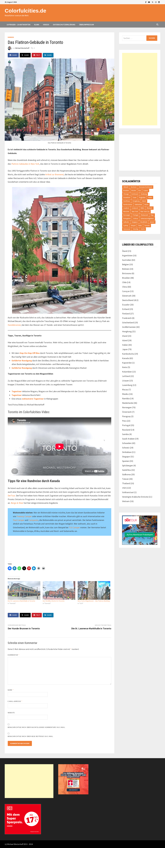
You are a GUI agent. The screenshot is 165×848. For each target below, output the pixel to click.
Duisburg (144, 194)
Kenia (124, 367)
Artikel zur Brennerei (54, 174)
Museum (149, 208)
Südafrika (126, 470)
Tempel (133, 225)
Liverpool (135, 208)
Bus (139, 190)
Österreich (127, 411)
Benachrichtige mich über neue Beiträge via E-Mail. (30, 736)
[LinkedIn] (159, 2)
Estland (125, 309)
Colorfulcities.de (25, 11)
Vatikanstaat (128, 492)
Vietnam (126, 501)
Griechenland (128, 322)
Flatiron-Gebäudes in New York (25, 163)
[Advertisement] (139, 89)
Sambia (125, 434)
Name (11, 690)
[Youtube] (149, 2)
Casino (145, 190)
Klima (36, 24)
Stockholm (143, 222)
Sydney (125, 225)
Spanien (125, 461)
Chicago (126, 194)
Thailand (126, 483)
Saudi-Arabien (128, 438)
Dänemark (126, 295)
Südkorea (126, 474)
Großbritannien (129, 327)
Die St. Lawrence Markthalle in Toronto (21, 601)
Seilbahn (126, 222)
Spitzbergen (127, 465)
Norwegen (126, 215)
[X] (152, 2)
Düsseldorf (126, 197)
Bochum (134, 187)
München (126, 211)
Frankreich (127, 318)
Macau (125, 389)
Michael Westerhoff (22, 48)
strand (152, 222)
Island (144, 201)
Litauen (125, 380)
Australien (126, 260)
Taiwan (125, 478)
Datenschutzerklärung (64, 24)
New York (135, 211)
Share (14, 55)
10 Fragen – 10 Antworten (18, 24)
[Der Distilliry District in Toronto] (59, 590)
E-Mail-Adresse (15, 701)
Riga (152, 215)
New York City (145, 211)
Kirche (146, 204)
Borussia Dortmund (145, 187)
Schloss (135, 218)
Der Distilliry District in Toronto (54, 601)
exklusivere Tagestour (33, 398)
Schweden (126, 443)
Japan (125, 349)
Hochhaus (126, 201)
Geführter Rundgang (22, 360)
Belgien (125, 264)
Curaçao (126, 291)
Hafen (150, 197)
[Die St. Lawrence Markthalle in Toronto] (24, 590)
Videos (46, 24)
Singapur (135, 222)
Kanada (11, 37)
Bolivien (125, 268)
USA (124, 487)
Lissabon (126, 208)
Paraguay (126, 416)
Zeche (143, 229)
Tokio (140, 225)
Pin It (38, 55)
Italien (125, 344)
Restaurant (144, 215)
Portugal (135, 215)
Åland (124, 251)
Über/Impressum (86, 24)
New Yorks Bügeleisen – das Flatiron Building (94, 601)
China (124, 286)
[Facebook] (146, 2)
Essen (134, 197)
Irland (124, 336)
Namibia (126, 398)
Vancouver (126, 229)
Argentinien (127, 255)
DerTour (11, 495)
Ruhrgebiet (127, 218)
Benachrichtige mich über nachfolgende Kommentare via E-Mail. (36, 727)
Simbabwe (126, 452)
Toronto (147, 225)
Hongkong (136, 201)
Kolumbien (127, 371)
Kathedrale (138, 204)
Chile (124, 282)
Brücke (133, 190)
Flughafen (142, 197)
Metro (142, 208)
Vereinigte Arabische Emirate (135, 496)
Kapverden (127, 362)
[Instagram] (156, 2)
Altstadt (125, 187)
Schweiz (125, 447)
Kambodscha (127, 204)
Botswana (126, 273)
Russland (126, 429)
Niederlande (127, 403)
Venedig (135, 229)
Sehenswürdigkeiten (147, 218)
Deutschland (127, 300)
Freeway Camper (24, 516)
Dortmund (134, 194)
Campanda (33, 520)
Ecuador (126, 304)
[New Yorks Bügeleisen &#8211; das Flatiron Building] (94, 590)
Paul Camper (18, 520)
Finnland (126, 313)
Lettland (126, 376)
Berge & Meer (17, 503)
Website (11, 713)
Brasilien (126, 190)
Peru (124, 420)
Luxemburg (127, 385)
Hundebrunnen (14, 325)
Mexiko (125, 394)
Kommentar (13, 655)
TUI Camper (74, 527)
